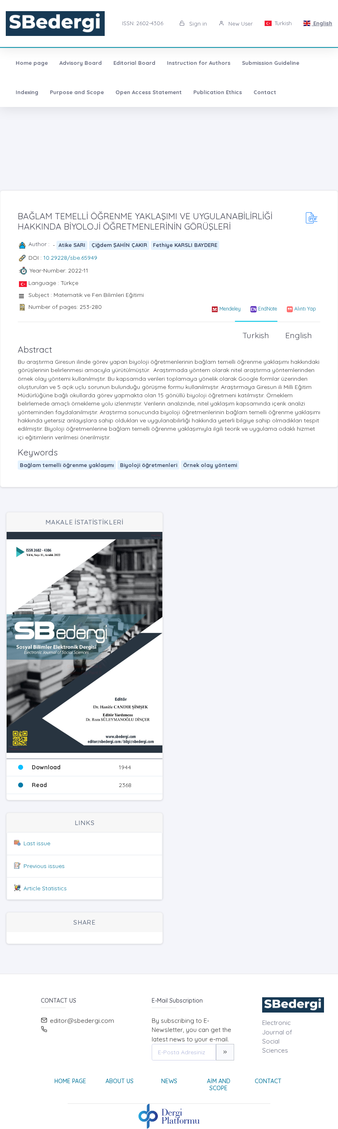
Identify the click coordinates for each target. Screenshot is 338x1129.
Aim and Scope (218, 1084)
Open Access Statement (148, 92)
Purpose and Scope (77, 92)
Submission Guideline (270, 62)
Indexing (27, 92)
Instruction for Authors (198, 62)
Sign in (197, 23)
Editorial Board (134, 62)
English (322, 23)
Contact (265, 92)
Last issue (36, 843)
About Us (120, 1081)
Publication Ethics (217, 92)
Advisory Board (80, 62)
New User (240, 23)
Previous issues (44, 866)
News (169, 1081)
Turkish (282, 23)
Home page (32, 62)
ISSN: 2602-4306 (142, 23)
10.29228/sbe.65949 (70, 257)
